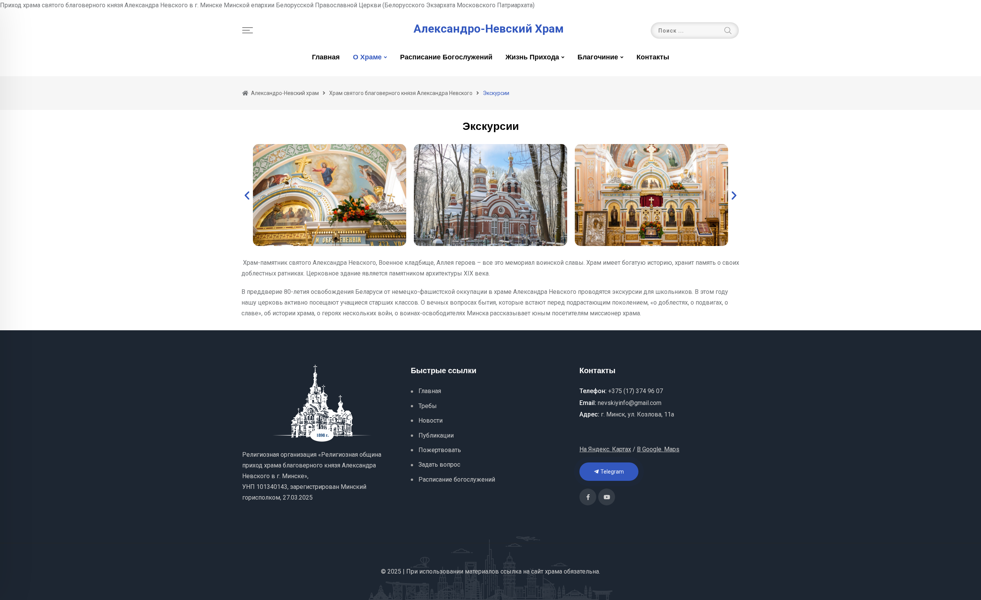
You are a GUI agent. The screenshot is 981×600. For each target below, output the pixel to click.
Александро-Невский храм (488, 28)
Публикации (436, 435)
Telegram (611, 472)
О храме (367, 57)
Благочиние (597, 57)
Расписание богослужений (446, 57)
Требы (427, 406)
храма (553, 571)
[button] (247, 195)
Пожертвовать (439, 450)
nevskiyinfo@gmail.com (629, 403)
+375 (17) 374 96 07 (635, 391)
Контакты (653, 57)
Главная (326, 57)
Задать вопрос (439, 464)
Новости (430, 420)
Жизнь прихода (532, 57)
